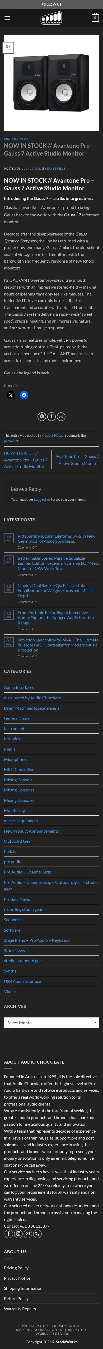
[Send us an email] (28, 1234)
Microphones (16, 759)
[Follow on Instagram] (18, 1234)
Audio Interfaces (19, 687)
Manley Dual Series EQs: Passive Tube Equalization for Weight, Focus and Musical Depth (57, 590)
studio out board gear (23, 960)
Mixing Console (18, 779)
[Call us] (37, 1234)
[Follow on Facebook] (8, 1234)
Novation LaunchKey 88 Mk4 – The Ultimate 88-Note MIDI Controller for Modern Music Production (58, 644)
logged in (42, 499)
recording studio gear (23, 909)
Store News (14, 950)
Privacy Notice (17, 1278)
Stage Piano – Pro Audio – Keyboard (37, 940)
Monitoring (14, 810)
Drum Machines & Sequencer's (31, 707)
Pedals (10, 851)
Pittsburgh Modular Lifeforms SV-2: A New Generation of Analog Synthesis (56, 538)
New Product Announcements (31, 830)
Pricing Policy (16, 1267)
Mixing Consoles (19, 789)
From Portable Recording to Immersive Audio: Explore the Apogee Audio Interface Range (56, 617)
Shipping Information (23, 1288)
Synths (10, 970)
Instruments (15, 728)
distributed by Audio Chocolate (32, 697)
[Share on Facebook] (51, 416)
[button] (7, 17)
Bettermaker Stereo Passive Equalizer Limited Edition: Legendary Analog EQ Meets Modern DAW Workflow (58, 563)
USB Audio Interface (22, 981)
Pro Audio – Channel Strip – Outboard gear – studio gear (51, 886)
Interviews (13, 738)
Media (10, 748)
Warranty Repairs (20, 1308)
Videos (10, 991)
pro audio (12, 861)
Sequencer (13, 919)
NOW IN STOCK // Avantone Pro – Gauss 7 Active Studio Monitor (26, 459)
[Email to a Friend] (61, 416)
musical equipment (21, 820)
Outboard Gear (18, 840)
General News (17, 718)
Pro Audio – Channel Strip (27, 871)
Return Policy (16, 1298)
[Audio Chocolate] (51, 18)
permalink (11, 441)
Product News (16, 138)
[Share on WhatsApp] (42, 416)
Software (12, 929)
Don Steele (56, 168)
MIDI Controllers (19, 769)
